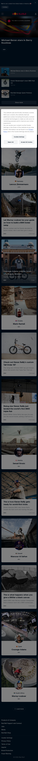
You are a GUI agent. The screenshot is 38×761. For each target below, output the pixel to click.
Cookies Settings (19, 137)
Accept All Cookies (26, 142)
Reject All (11, 142)
